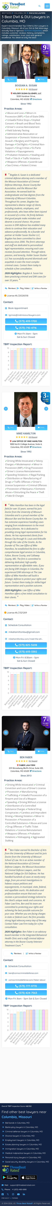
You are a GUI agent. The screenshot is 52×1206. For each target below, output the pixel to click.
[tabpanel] (26, 62)
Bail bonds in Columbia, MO (17, 1123)
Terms (15, 1198)
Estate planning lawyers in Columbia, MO (23, 1144)
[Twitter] (8, 1194)
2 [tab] (23, 73)
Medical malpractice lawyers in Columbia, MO (25, 1153)
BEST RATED (7, 13)
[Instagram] (13, 1194)
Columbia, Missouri (17, 1117)
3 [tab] (25, 73)
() (33, 89)
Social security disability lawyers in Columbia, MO (27, 1162)
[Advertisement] (26, 1077)
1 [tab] (21, 73)
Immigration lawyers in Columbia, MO (22, 1149)
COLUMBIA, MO (20, 13)
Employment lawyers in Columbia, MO (22, 1140)
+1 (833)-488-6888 (19, 1189)
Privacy (6, 1198)
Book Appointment (18, 308)
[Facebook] (3, 1194)
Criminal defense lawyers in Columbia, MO (24, 1131)
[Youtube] (18, 1194)
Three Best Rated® (24, 1203)
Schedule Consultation (19, 625)
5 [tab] (30, 73)
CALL (11, 79)
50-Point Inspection (33, 30)
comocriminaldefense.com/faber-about (27, 980)
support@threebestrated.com (22, 1185)
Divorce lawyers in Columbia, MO (20, 1136)
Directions (37, 99)
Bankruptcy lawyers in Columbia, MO (21, 1127)
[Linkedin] (24, 1194)
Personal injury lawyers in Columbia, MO (23, 1157)
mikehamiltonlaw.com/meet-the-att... (26, 639)
